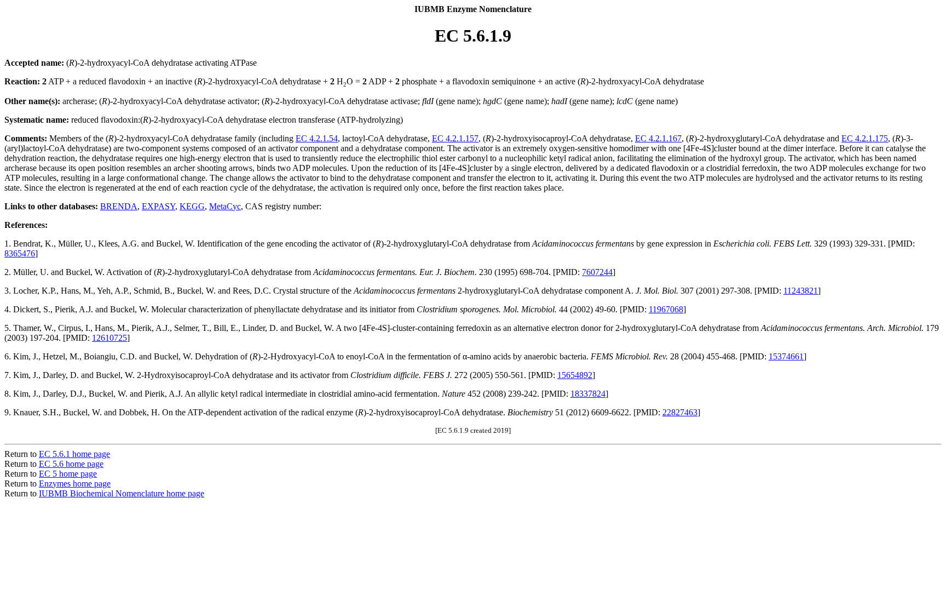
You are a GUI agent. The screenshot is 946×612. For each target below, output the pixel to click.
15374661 (786, 356)
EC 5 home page (68, 473)
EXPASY (158, 206)
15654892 (574, 375)
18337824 (587, 393)
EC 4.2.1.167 (658, 138)
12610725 (109, 337)
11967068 (666, 309)
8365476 (19, 253)
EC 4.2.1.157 (455, 138)
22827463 (679, 412)
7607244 (597, 272)
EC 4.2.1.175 (864, 138)
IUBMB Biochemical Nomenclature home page (121, 493)
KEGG (192, 206)
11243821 (800, 290)
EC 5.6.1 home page (74, 454)
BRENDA (118, 206)
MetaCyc (225, 206)
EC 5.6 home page (71, 463)
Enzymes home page (75, 483)
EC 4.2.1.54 (317, 138)
